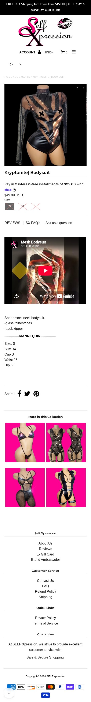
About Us (45, 543)
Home (8, 77)
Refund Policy (45, 591)
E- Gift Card (45, 554)
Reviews (45, 549)
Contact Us (45, 581)
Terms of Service (45, 623)
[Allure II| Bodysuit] (66, 506)
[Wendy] (25, 461)
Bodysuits (22, 77)
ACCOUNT (27, 52)
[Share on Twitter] (27, 394)
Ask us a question (59, 223)
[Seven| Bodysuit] (66, 461)
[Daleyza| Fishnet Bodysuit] (25, 506)
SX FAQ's (33, 223)
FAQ (45, 586)
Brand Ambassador (45, 559)
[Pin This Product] (36, 394)
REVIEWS (12, 223)
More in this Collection (45, 417)
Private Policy (45, 618)
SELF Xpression (56, 676)
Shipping (45, 597)
